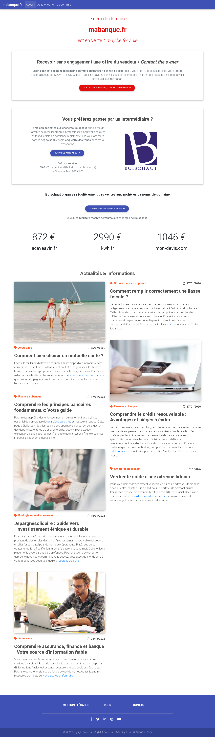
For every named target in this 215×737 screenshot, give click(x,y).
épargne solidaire (69, 560)
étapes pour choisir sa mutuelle (85, 375)
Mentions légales (76, 705)
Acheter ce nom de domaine (54, 4)
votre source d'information (58, 675)
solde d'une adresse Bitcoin (150, 496)
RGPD (107, 705)
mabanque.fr (108, 30)
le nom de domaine (108, 19)
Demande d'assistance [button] (66, 153)
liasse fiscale (169, 324)
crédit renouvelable (121, 451)
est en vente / (107, 40)
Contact (139, 705)
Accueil (31, 4)
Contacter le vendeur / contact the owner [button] (105, 88)
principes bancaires (59, 421)
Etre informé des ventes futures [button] (106, 208)
